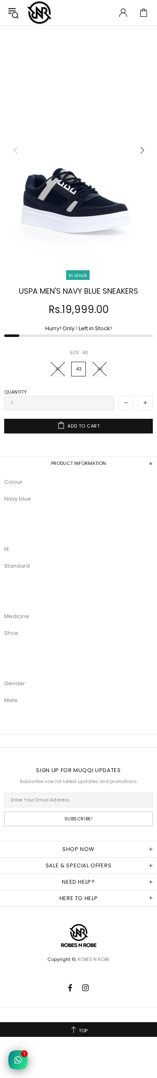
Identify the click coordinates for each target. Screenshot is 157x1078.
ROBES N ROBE (39, 12)
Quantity (15, 392)
